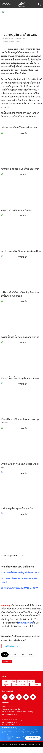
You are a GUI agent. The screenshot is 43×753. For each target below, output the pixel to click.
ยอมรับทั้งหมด (33, 738)
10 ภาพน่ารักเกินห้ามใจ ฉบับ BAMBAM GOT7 (19, 588)
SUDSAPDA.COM (19, 38)
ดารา (31, 681)
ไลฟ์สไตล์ (24, 685)
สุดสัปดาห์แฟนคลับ (11, 646)
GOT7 (14, 655)
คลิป (5, 681)
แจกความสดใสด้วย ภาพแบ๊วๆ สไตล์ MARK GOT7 (20, 572)
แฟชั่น (13, 681)
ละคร (15, 685)
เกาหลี (31, 655)
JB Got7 (22, 655)
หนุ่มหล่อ (7, 685)
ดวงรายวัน (35, 685)
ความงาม (22, 681)
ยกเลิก (18, 738)
